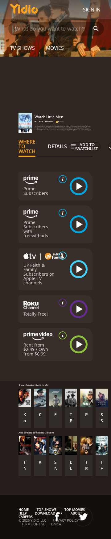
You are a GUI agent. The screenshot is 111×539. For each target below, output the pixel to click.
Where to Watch (26, 146)
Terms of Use (33, 524)
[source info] (61, 179)
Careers (25, 516)
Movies (55, 48)
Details (57, 146)
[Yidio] (24, 9)
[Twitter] (82, 516)
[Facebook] (57, 516)
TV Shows (22, 48)
